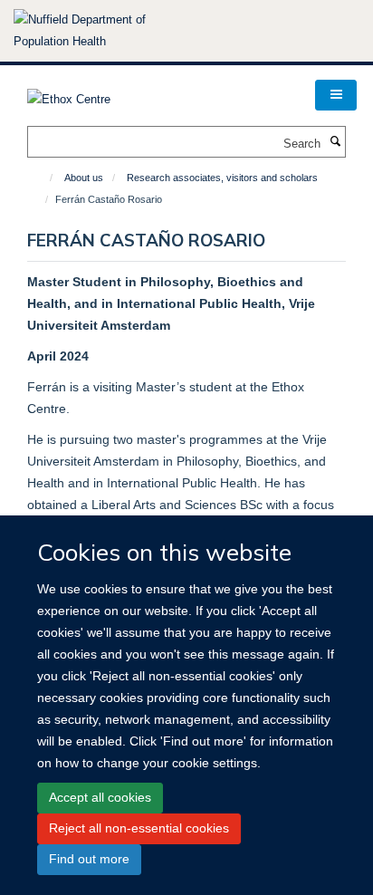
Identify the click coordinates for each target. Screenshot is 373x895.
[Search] (335, 142)
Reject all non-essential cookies (139, 828)
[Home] (43, 178)
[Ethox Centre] (68, 94)
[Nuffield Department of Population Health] (104, 31)
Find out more (89, 859)
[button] (336, 95)
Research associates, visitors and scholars (222, 177)
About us (83, 177)
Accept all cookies (100, 797)
